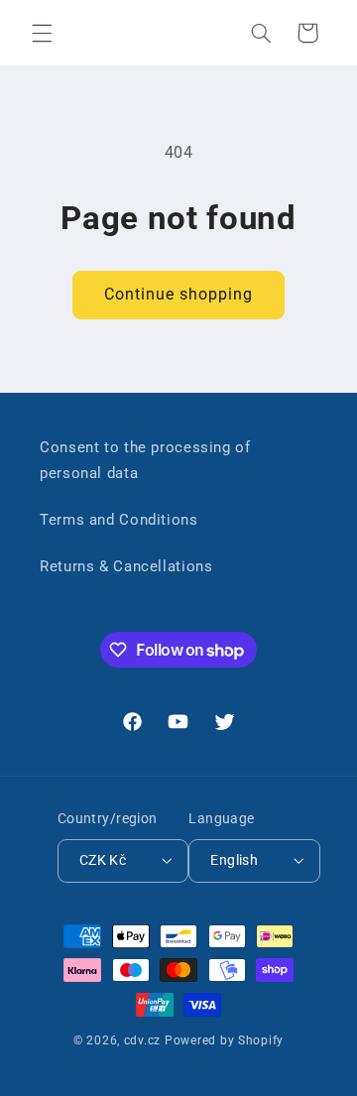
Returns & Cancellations (126, 566)
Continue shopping (179, 294)
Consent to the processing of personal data (145, 460)
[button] (41, 33)
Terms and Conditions (119, 520)
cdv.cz (142, 1040)
